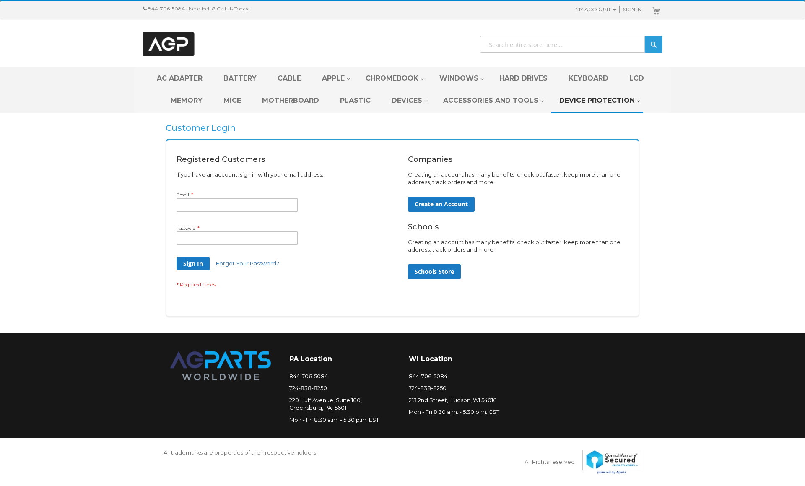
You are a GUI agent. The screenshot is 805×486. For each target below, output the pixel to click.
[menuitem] (179, 78)
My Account (593, 9)
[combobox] (571, 44)
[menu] (402, 90)
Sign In (632, 9)
